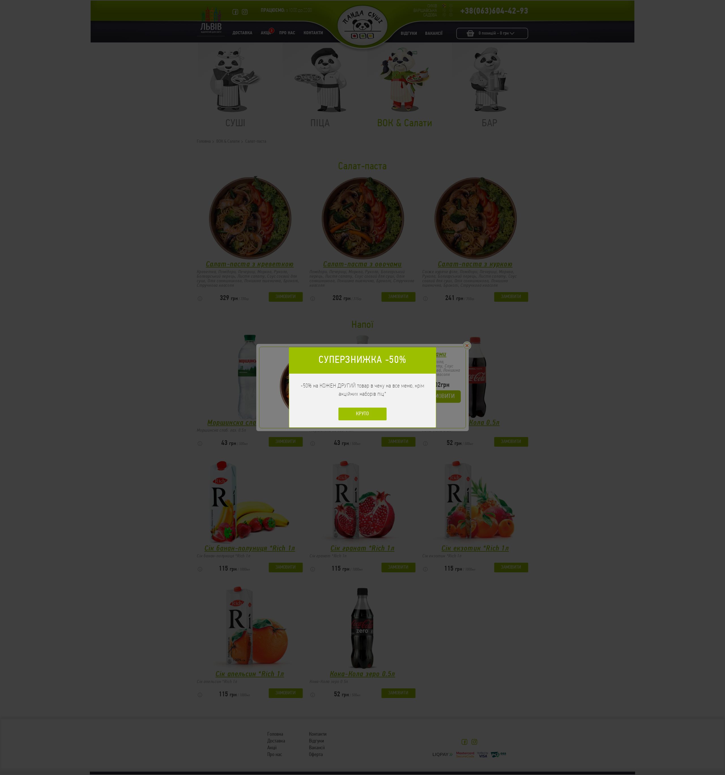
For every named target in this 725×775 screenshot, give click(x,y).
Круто (362, 414)
